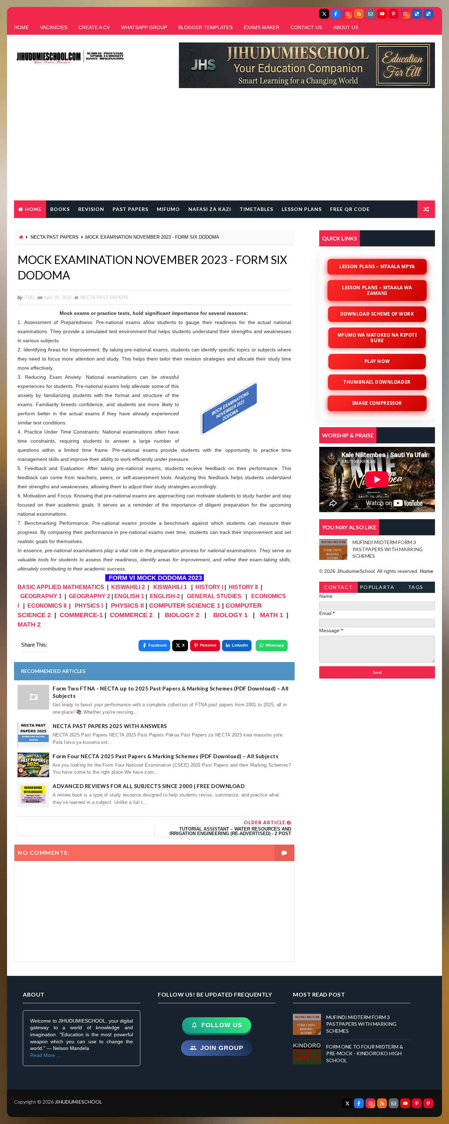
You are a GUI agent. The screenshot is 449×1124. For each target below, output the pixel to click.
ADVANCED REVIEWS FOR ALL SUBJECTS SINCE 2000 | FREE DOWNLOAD (148, 786)
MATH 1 (271, 615)
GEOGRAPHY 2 (89, 596)
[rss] (359, 14)
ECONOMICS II (46, 606)
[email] (370, 14)
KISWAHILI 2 (128, 587)
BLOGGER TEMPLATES (205, 27)
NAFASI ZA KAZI (209, 209)
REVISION (91, 209)
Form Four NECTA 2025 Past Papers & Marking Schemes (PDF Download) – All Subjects (165, 756)
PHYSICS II (127, 605)
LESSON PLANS (302, 209)
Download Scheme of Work (377, 314)
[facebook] (336, 14)
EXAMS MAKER (261, 27)
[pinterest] (393, 14)
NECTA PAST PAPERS (55, 237)
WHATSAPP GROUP (144, 27)
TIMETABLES (256, 209)
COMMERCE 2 (131, 615)
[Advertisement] (224, 148)
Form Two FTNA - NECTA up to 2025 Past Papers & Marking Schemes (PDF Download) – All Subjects (171, 692)
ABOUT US (345, 27)
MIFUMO (168, 209)
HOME (21, 27)
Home (33, 209)
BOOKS (60, 209)
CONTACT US (306, 27)
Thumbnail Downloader (377, 382)
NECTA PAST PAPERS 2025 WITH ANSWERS (110, 726)
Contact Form (338, 588)
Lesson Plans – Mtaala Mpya (377, 266)
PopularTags (377, 588)
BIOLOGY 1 (230, 615)
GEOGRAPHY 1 (41, 596)
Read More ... (45, 1055)
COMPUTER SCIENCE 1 (184, 605)
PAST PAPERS (130, 209)
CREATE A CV (94, 27)
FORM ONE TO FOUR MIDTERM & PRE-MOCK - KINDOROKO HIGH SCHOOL (364, 1053)
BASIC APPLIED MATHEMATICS (61, 587)
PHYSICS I (89, 606)
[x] (324, 14)
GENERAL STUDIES (214, 596)
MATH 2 (29, 624)
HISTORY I (209, 587)
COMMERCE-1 (81, 615)
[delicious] (417, 14)
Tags (415, 587)
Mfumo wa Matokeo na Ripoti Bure (377, 337)
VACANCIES (53, 27)
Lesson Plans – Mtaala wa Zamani (377, 290)
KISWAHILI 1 (170, 587)
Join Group (221, 1047)
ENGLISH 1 (129, 596)
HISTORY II (243, 587)
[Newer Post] (86, 827)
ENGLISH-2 (165, 596)
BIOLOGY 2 (182, 615)
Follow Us (221, 1025)
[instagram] (347, 14)
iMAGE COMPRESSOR (377, 403)
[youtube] (382, 14)
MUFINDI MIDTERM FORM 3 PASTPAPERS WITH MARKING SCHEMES (388, 549)
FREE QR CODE (350, 209)
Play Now (377, 361)
